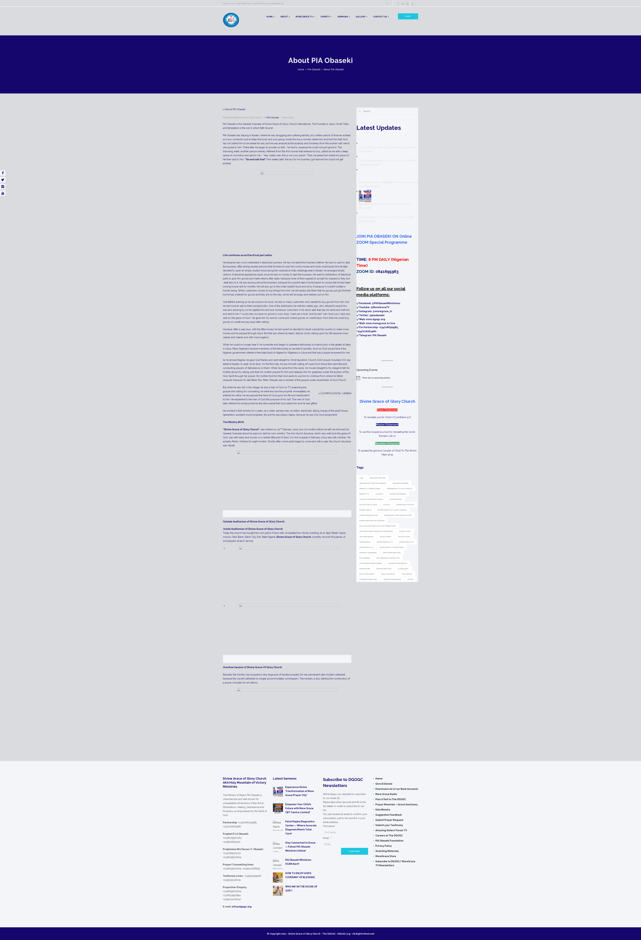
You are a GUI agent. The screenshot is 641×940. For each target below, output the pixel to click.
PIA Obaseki (313, 69)
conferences (395, 499)
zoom (410, 579)
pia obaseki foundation (388, 558)
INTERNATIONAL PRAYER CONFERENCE (376, 531)
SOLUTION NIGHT (367, 574)
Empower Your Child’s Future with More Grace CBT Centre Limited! (299, 808)
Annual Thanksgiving (369, 489)
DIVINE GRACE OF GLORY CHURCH (392, 510)
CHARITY (325, 17)
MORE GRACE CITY (385, 542)
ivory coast (405, 531)
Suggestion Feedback (388, 814)
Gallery (360, 17)
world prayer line (392, 579)
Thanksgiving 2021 (368, 579)
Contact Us (380, 17)
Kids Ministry (382, 809)
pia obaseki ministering (370, 563)
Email (326, 838)
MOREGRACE (365, 542)
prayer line (364, 569)
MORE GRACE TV (304, 17)
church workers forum (371, 499)
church (379, 494)
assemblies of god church (399, 489)
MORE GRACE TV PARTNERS (392, 547)
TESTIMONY (406, 574)
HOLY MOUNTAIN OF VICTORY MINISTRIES (377, 526)
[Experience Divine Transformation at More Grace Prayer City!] (365, 195)
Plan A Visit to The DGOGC (390, 799)
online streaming (368, 553)
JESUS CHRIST (386, 537)
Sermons (343, 17)
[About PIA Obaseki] (287, 109)
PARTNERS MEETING (392, 553)
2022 (361, 478)
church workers (397, 494)
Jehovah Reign (366, 537)
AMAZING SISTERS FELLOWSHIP (372, 483)
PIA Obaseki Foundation (389, 840)
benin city (364, 494)
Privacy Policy (383, 846)
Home (269, 17)
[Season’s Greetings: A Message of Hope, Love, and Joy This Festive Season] (365, 174)
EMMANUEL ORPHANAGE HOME (398, 515)
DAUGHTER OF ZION (368, 505)
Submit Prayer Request (389, 820)
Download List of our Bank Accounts (396, 789)
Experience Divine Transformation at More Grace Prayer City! (299, 791)
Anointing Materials (387, 851)
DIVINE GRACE (365, 510)
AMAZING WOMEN (400, 483)
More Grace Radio (386, 794)
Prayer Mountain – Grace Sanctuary (396, 804)
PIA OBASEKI (364, 558)
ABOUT (284, 17)
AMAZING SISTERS (377, 478)
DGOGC (386, 505)
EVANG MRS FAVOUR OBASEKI (372, 521)
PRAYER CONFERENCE (397, 563)
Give (408, 16)
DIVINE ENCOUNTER (405, 505)
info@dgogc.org (277, 3)
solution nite (388, 574)
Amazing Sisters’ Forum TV (391, 830)
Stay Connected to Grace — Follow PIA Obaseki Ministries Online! (300, 846)
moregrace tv (366, 547)
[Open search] (387, 4)
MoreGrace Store (385, 856)
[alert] (387, 378)
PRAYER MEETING (384, 569)
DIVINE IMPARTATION (368, 515)
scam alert (403, 569)
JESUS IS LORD (404, 537)
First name (329, 826)
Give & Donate (383, 783)
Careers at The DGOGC (389, 835)
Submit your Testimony (389, 825)
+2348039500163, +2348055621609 (251, 3)
